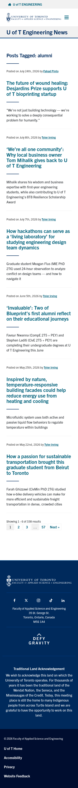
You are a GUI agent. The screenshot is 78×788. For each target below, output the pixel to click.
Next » (54, 527)
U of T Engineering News (37, 32)
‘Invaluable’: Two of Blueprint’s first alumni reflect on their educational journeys (38, 313)
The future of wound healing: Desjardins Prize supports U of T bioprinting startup (37, 88)
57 (43, 527)
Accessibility (13, 757)
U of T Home (13, 748)
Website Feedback (17, 776)
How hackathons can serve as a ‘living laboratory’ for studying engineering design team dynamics (38, 239)
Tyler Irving (49, 137)
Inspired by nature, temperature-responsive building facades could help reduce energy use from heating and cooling (36, 390)
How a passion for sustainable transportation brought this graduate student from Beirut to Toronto (38, 464)
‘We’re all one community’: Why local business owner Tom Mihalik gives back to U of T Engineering (36, 157)
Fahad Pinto (50, 71)
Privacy (9, 767)
